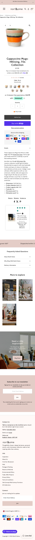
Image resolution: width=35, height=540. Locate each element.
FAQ (3, 464)
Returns (10, 198)
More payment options (17, 128)
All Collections (6, 485)
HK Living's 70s (21, 161)
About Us (5, 459)
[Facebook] (3, 527)
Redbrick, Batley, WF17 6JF (9, 437)
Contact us (23, 198)
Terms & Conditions (7, 480)
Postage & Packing (7, 467)
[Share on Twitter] (17, 202)
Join (17, 397)
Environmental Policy (8, 472)
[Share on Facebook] (14, 202)
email (10, 432)
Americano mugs (17, 154)
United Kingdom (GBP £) (12, 511)
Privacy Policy (6, 477)
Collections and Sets (10, 15)
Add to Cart (17, 117)
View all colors (17, 82)
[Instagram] (5, 527)
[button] (17, 217)
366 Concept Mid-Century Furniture (12, 482)
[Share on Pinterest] (20, 202)
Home (1, 15)
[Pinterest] (8, 527)
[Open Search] (25, 9)
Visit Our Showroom (8, 462)
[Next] (33, 2)
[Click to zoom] (29, 25)
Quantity (17, 102)
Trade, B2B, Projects (8, 474)
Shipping (16, 198)
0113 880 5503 (11, 429)
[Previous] (2, 2)
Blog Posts (17, 358)
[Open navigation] (4, 9)
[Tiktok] (10, 527)
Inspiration (5, 456)
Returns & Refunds (7, 469)
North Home (16, 536)
